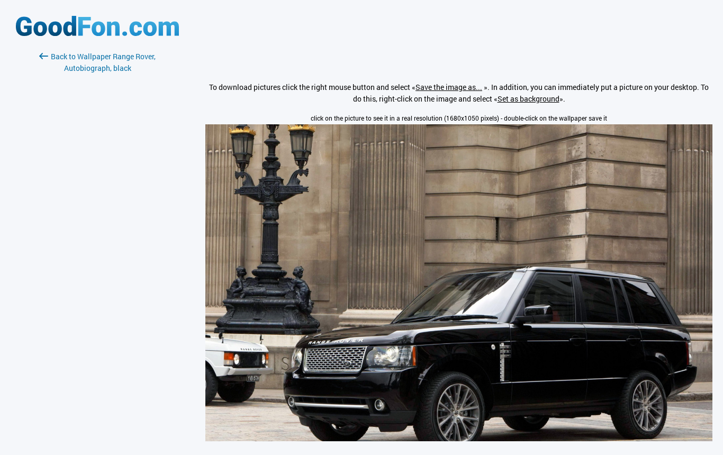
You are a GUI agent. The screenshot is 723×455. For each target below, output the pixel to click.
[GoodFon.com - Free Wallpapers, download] (97, 33)
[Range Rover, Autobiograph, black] (458, 438)
